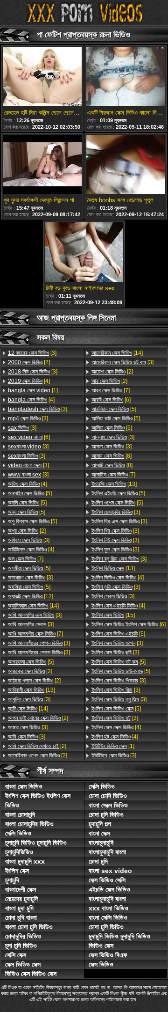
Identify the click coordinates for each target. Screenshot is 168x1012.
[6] (29, 437)
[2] (29, 362)
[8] (111, 456)
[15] (113, 615)
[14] (33, 605)
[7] (25, 559)
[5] (30, 493)
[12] (30, 596)
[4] (29, 381)
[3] (32, 353)
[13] (31, 690)
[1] (33, 390)
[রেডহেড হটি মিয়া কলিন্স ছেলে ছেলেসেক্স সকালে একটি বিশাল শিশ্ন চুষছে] (42, 77)
